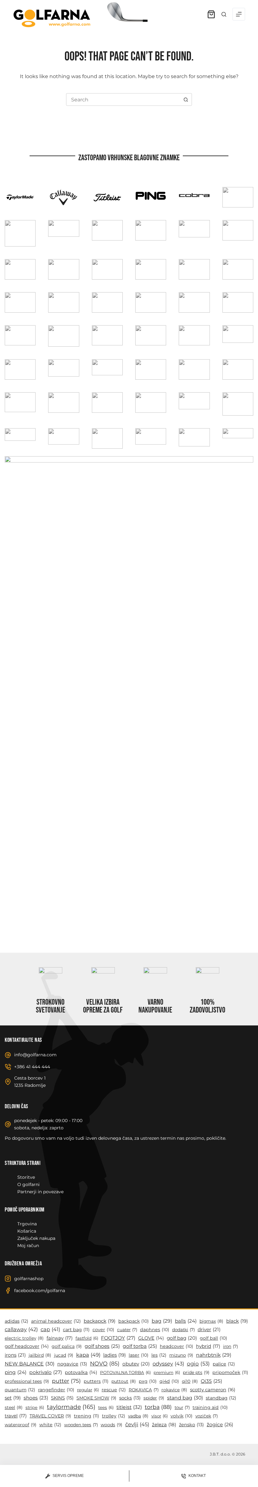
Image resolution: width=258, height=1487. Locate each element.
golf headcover (27, 1346)
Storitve (26, 1177)
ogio (198, 1363)
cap (50, 1329)
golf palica (67, 1346)
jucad (63, 1355)
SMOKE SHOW (96, 1397)
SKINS (62, 1398)
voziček (206, 1415)
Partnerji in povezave (40, 1192)
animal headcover (56, 1321)
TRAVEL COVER (50, 1415)
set (13, 1398)
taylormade (71, 1406)
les (158, 1355)
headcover (176, 1346)
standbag (221, 1398)
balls (186, 1321)
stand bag (185, 1398)
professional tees (27, 1381)
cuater (127, 1329)
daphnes (154, 1329)
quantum (20, 1390)
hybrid (208, 1346)
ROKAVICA (144, 1389)
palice (224, 1364)
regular (88, 1389)
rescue (114, 1390)
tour (182, 1407)
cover (103, 1329)
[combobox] (123, 99)
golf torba (140, 1346)
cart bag (76, 1329)
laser (139, 1355)
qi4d (169, 1381)
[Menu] (239, 14)
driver (209, 1329)
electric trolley (24, 1338)
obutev (136, 1364)
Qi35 (211, 1381)
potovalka (81, 1372)
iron (230, 1346)
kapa (88, 1355)
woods (111, 1424)
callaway (21, 1329)
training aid (210, 1407)
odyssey (168, 1363)
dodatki (183, 1329)
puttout (123, 1381)
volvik (182, 1416)
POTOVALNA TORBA (125, 1372)
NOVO (105, 1363)
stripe (34, 1407)
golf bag (182, 1338)
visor (159, 1415)
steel (14, 1407)
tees (106, 1407)
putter (66, 1380)
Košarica (26, 1231)
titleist (129, 1407)
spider (153, 1397)
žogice (220, 1424)
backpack (133, 1321)
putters (96, 1381)
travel (16, 1416)
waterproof (20, 1424)
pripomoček (230, 1372)
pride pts (196, 1372)
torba (158, 1407)
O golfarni (28, 1184)
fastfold (87, 1338)
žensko (191, 1424)
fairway (60, 1338)
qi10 (190, 1381)
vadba (138, 1415)
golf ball (213, 1338)
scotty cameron (212, 1390)
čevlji (137, 1424)
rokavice (174, 1389)
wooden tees (81, 1424)
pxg (148, 1381)
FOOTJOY (118, 1338)
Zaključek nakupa (36, 1238)
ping (15, 1372)
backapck (99, 1321)
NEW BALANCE (29, 1364)
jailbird (40, 1355)
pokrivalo (45, 1372)
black (237, 1321)
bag (162, 1321)
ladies (114, 1355)
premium (167, 1372)
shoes (36, 1398)
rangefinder (56, 1390)
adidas (16, 1321)
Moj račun (28, 1245)
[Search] (224, 14)
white (50, 1424)
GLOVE (151, 1338)
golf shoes (102, 1346)
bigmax (211, 1321)
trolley (113, 1416)
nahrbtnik (213, 1355)
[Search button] (186, 99)
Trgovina (27, 1224)
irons (15, 1355)
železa (164, 1424)
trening (86, 1416)
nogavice (72, 1364)
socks (130, 1398)
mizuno (181, 1355)
